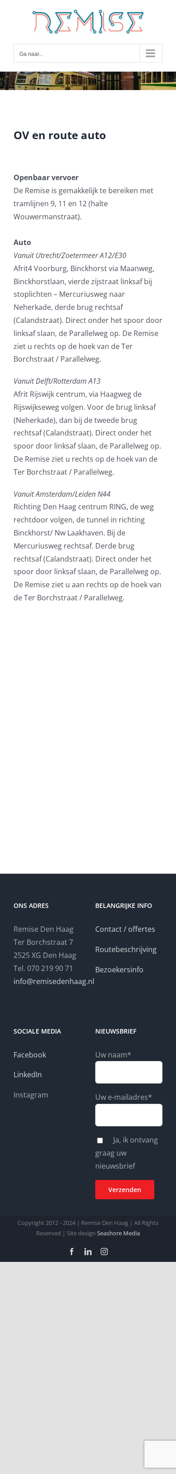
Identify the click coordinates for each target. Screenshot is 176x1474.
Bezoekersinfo (119, 970)
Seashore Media (118, 1233)
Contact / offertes (125, 929)
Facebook (30, 1055)
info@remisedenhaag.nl (54, 981)
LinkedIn (28, 1074)
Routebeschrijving (126, 949)
